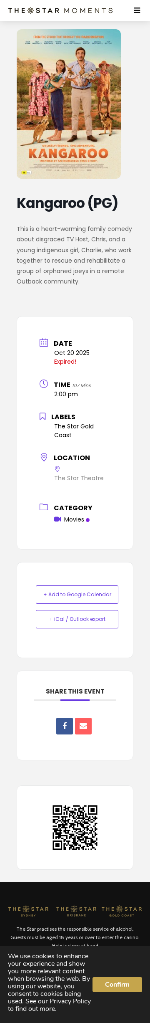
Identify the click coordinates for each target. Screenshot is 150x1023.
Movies (74, 519)
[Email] (83, 726)
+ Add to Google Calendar (77, 594)
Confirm (117, 984)
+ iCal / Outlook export (77, 619)
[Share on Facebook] (64, 726)
